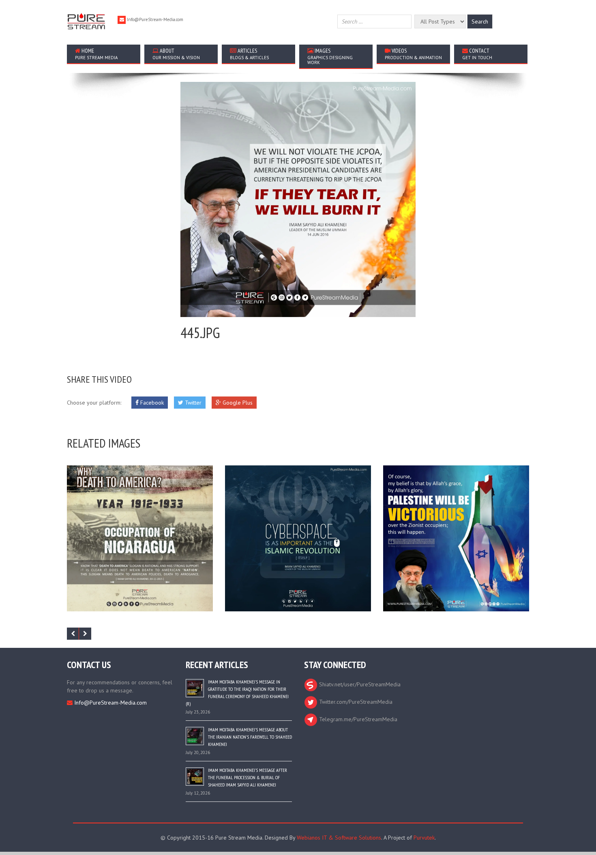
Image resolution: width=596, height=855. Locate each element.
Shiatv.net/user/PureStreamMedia (359, 684)
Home (96, 53)
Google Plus (237, 402)
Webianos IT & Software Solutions (339, 837)
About (176, 53)
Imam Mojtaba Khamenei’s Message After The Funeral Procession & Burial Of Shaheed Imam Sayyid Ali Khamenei (247, 777)
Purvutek (424, 837)
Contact (477, 53)
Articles (249, 53)
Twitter (192, 402)
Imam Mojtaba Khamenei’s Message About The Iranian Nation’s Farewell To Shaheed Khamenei (250, 736)
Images (330, 56)
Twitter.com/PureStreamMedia (354, 701)
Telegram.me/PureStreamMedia (357, 719)
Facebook (151, 402)
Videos (413, 53)
